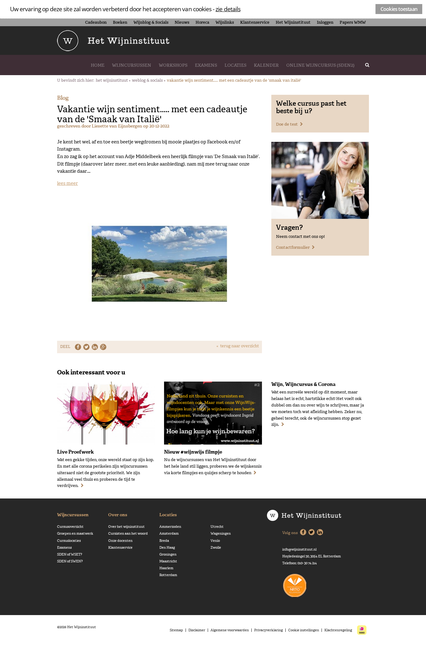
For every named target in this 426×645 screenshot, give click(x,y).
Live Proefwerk (75, 452)
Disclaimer (196, 630)
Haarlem (166, 568)
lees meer (67, 183)
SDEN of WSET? (69, 554)
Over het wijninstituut (126, 527)
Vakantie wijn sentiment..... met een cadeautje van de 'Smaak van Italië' (234, 80)
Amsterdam (169, 534)
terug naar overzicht (239, 346)
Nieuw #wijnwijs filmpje (193, 452)
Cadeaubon (96, 22)
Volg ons (290, 533)
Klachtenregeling (338, 630)
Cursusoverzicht (70, 527)
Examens (206, 65)
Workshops (173, 65)
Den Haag (167, 548)
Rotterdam (168, 575)
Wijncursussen (131, 65)
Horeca (202, 22)
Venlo (215, 541)
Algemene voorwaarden (230, 630)
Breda (164, 541)
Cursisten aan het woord (128, 534)
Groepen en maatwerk (75, 534)
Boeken (120, 22)
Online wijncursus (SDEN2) (320, 65)
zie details (227, 9)
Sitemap (176, 630)
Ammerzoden (170, 527)
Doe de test (287, 124)
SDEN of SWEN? (70, 561)
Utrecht (217, 527)
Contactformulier (293, 247)
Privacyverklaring (268, 630)
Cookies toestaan (398, 9)
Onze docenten (120, 541)
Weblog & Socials (147, 80)
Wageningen (221, 534)
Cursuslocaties (69, 541)
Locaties (235, 65)
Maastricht (168, 561)
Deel (65, 346)
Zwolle (216, 548)
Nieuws (182, 22)
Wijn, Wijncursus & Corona (303, 384)
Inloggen (325, 22)
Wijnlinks (224, 22)
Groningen (168, 554)
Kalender (266, 65)
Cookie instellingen (303, 630)
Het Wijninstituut (293, 22)
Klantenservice (254, 22)
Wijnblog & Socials (150, 22)
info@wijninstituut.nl (299, 549)
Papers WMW (353, 22)
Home (97, 65)
